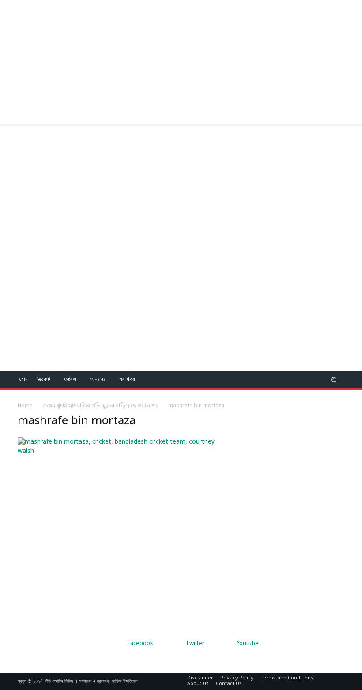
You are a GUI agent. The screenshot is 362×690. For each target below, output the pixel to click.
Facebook (140, 643)
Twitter (194, 643)
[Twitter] (169, 643)
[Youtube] (221, 643)
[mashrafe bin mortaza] (124, 451)
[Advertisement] (181, 62)
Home (25, 406)
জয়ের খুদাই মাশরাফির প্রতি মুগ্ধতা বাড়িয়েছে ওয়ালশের (100, 406)
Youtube (248, 643)
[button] (334, 379)
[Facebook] (112, 643)
